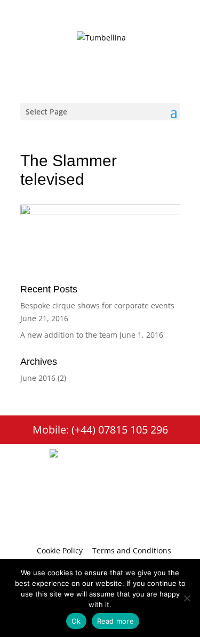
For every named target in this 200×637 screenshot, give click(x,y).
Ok (76, 621)
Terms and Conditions (131, 550)
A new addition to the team (68, 335)
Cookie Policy (60, 550)
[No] (186, 598)
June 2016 (37, 378)
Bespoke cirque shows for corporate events (97, 305)
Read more (115, 621)
